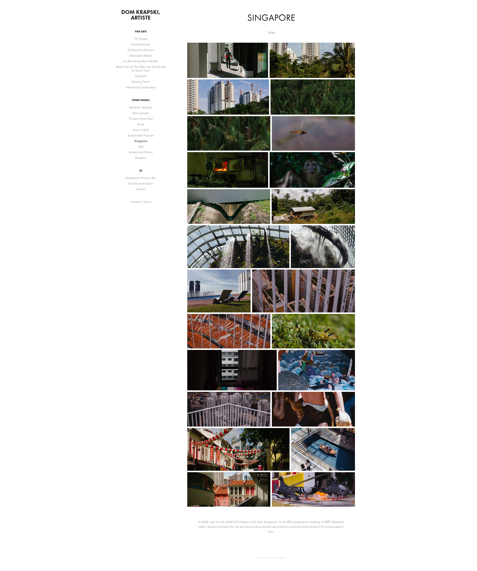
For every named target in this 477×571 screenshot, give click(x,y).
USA (141, 146)
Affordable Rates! (140, 56)
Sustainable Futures (141, 135)
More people (140, 113)
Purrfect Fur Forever (141, 50)
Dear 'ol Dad (141, 130)
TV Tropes (140, 39)
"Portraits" (141, 76)
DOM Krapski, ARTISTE (141, 15)
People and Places (141, 152)
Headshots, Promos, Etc (140, 178)
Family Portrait (140, 44)
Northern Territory (140, 107)
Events (140, 189)
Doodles (140, 158)
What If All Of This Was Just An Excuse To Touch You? (141, 69)
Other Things (141, 100)
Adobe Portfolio (277, 558)
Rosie (140, 124)
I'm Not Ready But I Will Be (140, 61)
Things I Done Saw (141, 119)
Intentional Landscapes (141, 87)
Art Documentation (140, 183)
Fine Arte (141, 31)
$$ (140, 170)
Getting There (141, 82)
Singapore (140, 141)
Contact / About (140, 202)
